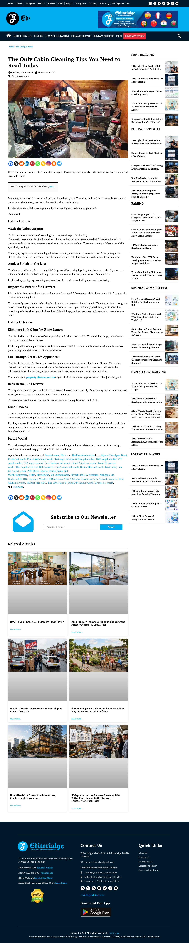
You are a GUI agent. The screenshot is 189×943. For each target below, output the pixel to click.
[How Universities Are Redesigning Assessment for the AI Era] (171, 440)
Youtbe (44, 470)
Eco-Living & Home (24, 46)
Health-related (79, 455)
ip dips (33, 478)
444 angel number (64, 459)
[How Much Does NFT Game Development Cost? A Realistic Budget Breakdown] (171, 259)
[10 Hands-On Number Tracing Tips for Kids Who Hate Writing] (171, 427)
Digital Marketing (81, 36)
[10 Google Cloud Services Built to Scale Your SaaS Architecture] (171, 67)
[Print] (53, 163)
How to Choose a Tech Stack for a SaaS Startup (147, 80)
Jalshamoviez (62, 474)
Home (11, 46)
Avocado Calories (108, 478)
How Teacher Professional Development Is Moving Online (146, 400)
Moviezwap (43, 474)
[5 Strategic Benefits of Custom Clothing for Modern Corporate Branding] (171, 358)
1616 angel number (106, 459)
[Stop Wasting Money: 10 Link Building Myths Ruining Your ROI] (171, 300)
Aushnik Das (47, 872)
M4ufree (43, 478)
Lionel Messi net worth (83, 463)
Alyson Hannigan (110, 455)
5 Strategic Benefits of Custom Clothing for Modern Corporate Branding (146, 359)
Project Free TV (79, 474)
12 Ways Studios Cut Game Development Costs (144, 246)
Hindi (60, 3)
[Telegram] (59, 163)
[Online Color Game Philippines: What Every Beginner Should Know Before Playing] (171, 231)
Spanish (10, 3)
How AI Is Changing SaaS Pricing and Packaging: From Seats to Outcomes (145, 193)
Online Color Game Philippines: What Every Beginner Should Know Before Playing (147, 232)
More (119, 36)
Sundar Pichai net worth (80, 482)
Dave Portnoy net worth (57, 463)
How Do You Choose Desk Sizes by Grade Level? (37, 621)
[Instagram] (168, 3)
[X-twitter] (154, 3)
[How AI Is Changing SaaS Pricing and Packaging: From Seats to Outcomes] (171, 192)
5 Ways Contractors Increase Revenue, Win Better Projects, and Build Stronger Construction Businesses (95, 798)
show (51, 186)
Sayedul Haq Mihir (43, 877)
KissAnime (111, 466)
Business (39, 36)
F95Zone (18, 486)
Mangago (105, 474)
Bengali (69, 3)
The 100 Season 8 (43, 466)
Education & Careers (57, 36)
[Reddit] (21, 163)
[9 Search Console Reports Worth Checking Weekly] (171, 92)
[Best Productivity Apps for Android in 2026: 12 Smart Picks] (171, 179)
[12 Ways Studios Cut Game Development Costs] (171, 246)
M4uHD (22, 478)
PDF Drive (33, 470)
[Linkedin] (163, 3)
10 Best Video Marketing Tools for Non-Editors (146, 505)
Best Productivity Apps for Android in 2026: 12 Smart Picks (147, 180)
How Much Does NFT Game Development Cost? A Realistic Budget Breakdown (146, 260)
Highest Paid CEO (36, 482)
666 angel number (84, 459)
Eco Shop (93, 3)
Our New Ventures (134, 36)
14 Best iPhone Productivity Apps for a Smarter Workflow (145, 492)
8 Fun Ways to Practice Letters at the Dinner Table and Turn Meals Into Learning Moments (146, 414)
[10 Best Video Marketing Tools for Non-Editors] (171, 505)
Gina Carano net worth (67, 466)
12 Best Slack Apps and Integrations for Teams (142, 518)
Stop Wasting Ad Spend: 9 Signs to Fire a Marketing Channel (147, 346)
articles (90, 455)
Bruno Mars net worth (92, 466)
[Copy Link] (43, 163)
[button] (179, 36)
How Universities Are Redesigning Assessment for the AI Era (147, 441)
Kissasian (93, 474)
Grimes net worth (104, 482)
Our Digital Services (120, 3)
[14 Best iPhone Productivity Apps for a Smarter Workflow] (171, 492)
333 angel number (33, 463)
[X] (16, 163)
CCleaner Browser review (83, 478)
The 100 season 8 (57, 482)
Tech (63, 455)
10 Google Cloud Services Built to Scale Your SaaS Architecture (146, 68)
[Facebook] (150, 3)
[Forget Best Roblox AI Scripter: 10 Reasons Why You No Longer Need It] (171, 274)
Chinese (51, 3)
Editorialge (114, 932)
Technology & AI (23, 36)
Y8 (52, 474)
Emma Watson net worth (40, 459)
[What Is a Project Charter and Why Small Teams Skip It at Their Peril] (171, 315)
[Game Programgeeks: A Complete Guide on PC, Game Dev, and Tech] (171, 216)
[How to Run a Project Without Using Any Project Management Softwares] (171, 330)
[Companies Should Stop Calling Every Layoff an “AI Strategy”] (171, 120)
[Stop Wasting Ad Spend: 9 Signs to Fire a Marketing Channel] (171, 345)
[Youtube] (176, 3)
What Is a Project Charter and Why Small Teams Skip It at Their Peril (146, 317)
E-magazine (81, 3)
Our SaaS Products (103, 36)
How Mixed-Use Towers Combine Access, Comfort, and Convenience (33, 797)
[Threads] (172, 3)
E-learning (104, 3)
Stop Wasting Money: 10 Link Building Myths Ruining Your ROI (145, 301)
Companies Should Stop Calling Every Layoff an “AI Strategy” (147, 120)
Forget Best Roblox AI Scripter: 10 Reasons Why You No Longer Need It (147, 275)
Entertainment (52, 455)
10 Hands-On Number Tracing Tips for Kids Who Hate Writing (147, 428)
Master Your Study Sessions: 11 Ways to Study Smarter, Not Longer (146, 106)
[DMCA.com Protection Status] (37, 902)
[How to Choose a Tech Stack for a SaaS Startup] (171, 80)
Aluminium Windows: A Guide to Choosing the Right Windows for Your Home (98, 623)
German (41, 3)
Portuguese (30, 3)
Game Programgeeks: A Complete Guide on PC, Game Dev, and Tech (146, 217)
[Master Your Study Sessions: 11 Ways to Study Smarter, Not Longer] (171, 105)
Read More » (15, 629)
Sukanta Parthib (45, 867)
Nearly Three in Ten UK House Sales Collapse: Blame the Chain (36, 710)
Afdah (32, 474)
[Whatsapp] (37, 163)
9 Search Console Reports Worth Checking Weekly (147, 93)
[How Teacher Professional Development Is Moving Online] (171, 400)
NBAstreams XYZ (59, 478)
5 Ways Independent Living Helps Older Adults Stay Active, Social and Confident (97, 710)
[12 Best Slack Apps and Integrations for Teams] (171, 517)
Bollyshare (21, 474)
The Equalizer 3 (24, 466)
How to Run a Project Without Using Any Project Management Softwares (147, 332)
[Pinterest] (159, 3)
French (19, 3)
